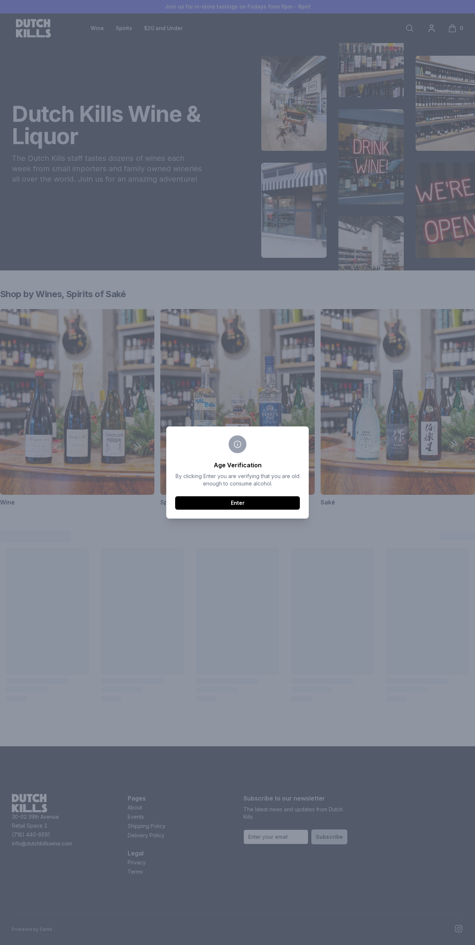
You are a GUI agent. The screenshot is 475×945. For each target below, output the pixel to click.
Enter (238, 503)
